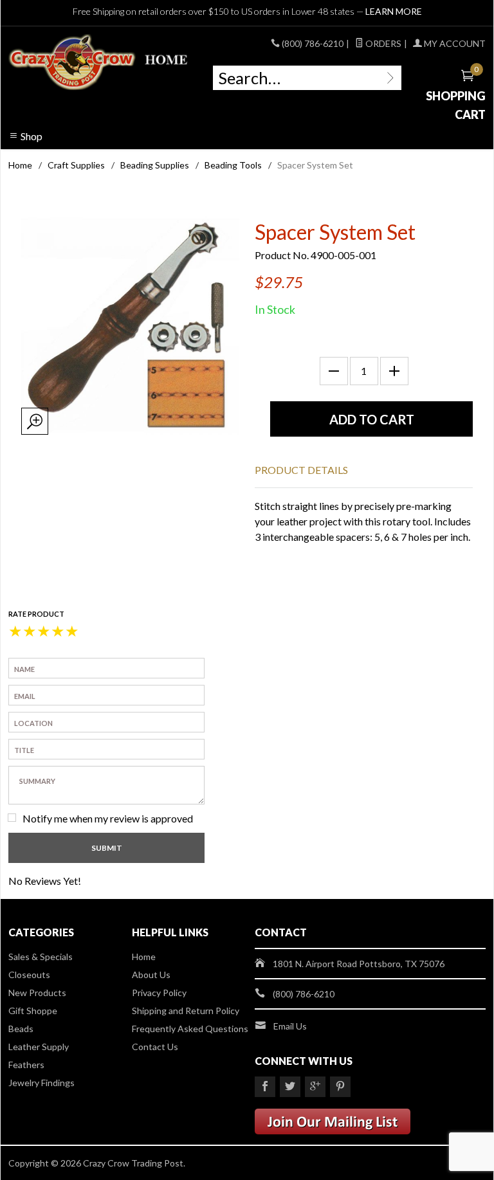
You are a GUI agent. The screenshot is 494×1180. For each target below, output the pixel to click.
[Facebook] (265, 1086)
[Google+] (315, 1086)
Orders (382, 43)
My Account (454, 43)
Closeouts (29, 974)
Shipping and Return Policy (185, 1010)
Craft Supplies (76, 164)
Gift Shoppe (32, 1010)
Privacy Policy (159, 992)
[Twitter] (290, 1086)
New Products (37, 992)
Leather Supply (38, 1046)
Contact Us (155, 1046)
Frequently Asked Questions (190, 1028)
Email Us (290, 1026)
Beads (20, 1028)
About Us (151, 974)
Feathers (26, 1064)
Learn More (393, 11)
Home (20, 164)
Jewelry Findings (41, 1082)
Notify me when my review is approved (108, 818)
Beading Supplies (154, 164)
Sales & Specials (40, 956)
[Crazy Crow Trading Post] (99, 62)
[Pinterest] (340, 1086)
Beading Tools (233, 164)
